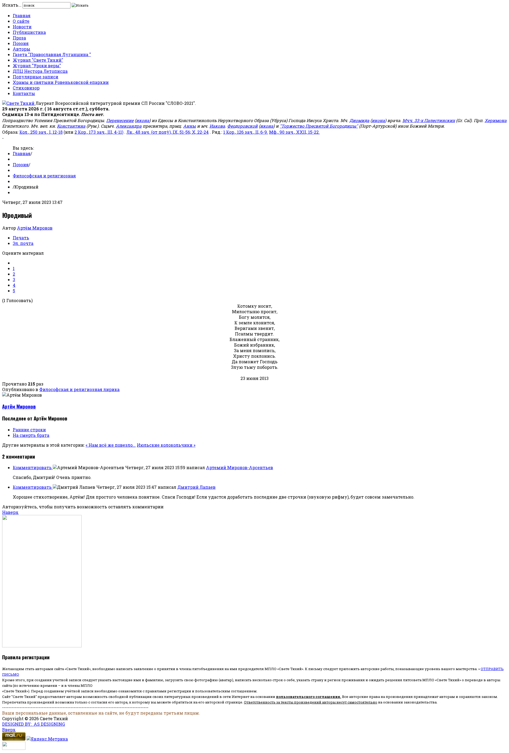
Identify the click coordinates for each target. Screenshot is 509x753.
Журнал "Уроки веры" (37, 65)
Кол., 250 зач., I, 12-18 (41, 132)
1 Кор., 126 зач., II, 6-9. (245, 132)
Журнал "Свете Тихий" (38, 60)
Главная (21, 15)
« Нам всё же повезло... (111, 445)
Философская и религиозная (44, 175)
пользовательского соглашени (307, 696)
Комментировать (33, 467)
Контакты (24, 93)
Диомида (359, 120)
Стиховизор (26, 88)
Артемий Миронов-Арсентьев (239, 467)
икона (142, 120)
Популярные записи (35, 76)
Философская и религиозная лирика (79, 389)
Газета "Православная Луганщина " (52, 54)
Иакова (217, 126)
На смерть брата (31, 435)
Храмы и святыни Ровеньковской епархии (61, 82)
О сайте (21, 21)
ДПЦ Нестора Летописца (40, 71)
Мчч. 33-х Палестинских (428, 120)
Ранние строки (29, 429)
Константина (71, 126)
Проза (19, 38)
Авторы (21, 49)
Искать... (11, 5)
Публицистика (29, 32)
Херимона (496, 120)
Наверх (10, 512)
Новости (22, 26)
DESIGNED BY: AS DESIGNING (33, 724)
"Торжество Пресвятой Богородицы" (319, 126)
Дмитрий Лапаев (196, 487)
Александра (129, 126)
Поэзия (21, 43)
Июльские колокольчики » (166, 445)
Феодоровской (242, 126)
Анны (189, 126)
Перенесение (120, 120)
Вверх (9, 729)
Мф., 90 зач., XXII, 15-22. (294, 132)
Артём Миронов (34, 228)
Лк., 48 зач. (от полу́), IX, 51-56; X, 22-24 (167, 132)
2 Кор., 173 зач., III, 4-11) (98, 132)
